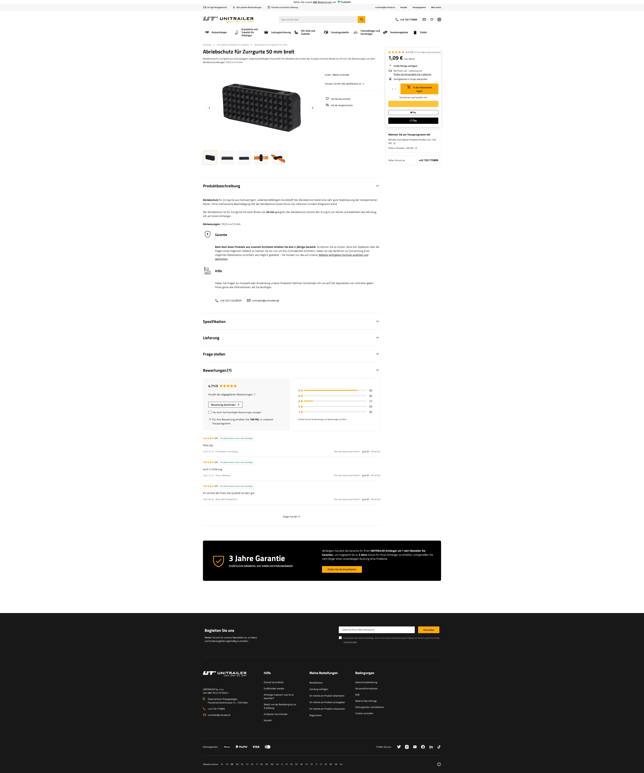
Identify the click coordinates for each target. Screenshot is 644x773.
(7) (427, 52)
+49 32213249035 (231, 300)
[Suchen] (361, 19)
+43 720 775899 (408, 19)
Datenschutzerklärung (366, 682)
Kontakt (403, 7)
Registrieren (315, 715)
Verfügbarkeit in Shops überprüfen (410, 79)
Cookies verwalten (364, 713)
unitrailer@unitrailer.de (265, 300)
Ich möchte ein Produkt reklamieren (326, 695)
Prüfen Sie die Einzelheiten (342, 569)
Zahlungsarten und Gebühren (369, 707)
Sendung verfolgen (318, 689)
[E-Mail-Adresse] (424, 19)
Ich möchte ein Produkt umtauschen (327, 708)
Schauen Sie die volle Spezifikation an (343, 83)
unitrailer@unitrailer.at (219, 715)
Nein (376, 451)
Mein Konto (436, 7)
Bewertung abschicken (223, 405)
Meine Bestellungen (323, 673)
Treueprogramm (419, 7)
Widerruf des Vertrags (366, 701)
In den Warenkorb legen (422, 89)
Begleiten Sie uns (219, 630)
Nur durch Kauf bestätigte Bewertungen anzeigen (237, 412)
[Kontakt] (230, 678)
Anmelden (428, 630)
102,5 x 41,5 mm (340, 74)
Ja (366, 451)
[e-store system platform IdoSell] (439, 764)
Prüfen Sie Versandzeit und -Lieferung (412, 74)
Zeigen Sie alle (290, 516)
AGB (357, 694)
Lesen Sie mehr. (350, 642)
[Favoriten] (432, 19)
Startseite (207, 44)
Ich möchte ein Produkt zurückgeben (327, 702)
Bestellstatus (316, 682)
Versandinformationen (366, 688)
